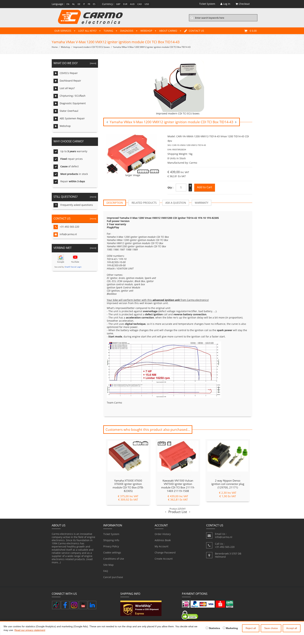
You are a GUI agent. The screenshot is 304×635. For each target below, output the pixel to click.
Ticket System (111, 534)
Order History (163, 534)
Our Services (62, 30)
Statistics (214, 628)
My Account (161, 546)
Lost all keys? (87, 30)
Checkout (244, 3)
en (67, 4)
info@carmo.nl (68, 234)
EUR (125, 4)
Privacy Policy (111, 546)
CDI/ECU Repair (69, 73)
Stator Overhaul (69, 110)
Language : (58, 4)
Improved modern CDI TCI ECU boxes (91, 47)
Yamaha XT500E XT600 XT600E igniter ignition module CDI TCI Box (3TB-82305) (128, 486)
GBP (118, 4)
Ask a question (175, 202)
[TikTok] (56, 605)
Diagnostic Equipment (73, 103)
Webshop (146, 30)
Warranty (201, 202)
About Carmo (168, 30)
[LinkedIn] (92, 605)
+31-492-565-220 (69, 226)
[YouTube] (83, 605)
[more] (92, 63)
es (94, 4)
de (79, 4)
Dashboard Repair (70, 80)
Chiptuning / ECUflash (73, 95)
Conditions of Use (113, 558)
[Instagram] (74, 605)
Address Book (163, 540)
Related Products (144, 202)
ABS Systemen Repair (72, 118)
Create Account (164, 558)
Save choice (271, 628)
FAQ (105, 571)
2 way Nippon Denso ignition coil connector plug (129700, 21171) (227, 484)
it (84, 4)
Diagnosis (126, 30)
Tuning (108, 30)
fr (89, 4)
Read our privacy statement (29, 630)
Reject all (251, 628)
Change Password (165, 552)
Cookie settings (112, 552)
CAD (139, 4)
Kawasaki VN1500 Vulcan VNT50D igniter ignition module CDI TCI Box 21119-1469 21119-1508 (178, 486)
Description (114, 202)
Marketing (231, 628)
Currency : (108, 4)
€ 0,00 (253, 30)
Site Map (108, 564)
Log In (226, 3)
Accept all (291, 628)
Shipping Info (111, 540)
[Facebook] (65, 605)
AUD (132, 4)
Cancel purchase (113, 577)
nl (73, 4)
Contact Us (196, 30)
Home (55, 47)
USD (147, 4)
